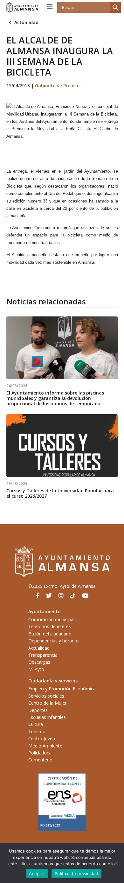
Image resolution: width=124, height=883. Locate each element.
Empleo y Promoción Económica (62, 689)
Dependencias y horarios (53, 641)
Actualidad (26, 22)
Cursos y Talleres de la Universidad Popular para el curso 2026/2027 (60, 493)
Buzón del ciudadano (50, 634)
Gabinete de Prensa (56, 86)
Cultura (35, 724)
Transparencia (43, 655)
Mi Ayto (36, 669)
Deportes (38, 710)
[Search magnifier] (115, 7)
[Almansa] (22, 7)
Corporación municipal (51, 619)
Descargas (39, 662)
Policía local (40, 753)
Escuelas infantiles (47, 717)
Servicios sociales (46, 696)
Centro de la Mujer (47, 703)
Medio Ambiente (45, 746)
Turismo (36, 731)
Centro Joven (41, 738)
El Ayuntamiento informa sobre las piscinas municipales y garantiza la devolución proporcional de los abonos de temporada (55, 398)
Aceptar (37, 873)
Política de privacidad (76, 873)
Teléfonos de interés (49, 626)
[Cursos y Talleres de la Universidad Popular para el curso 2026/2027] (62, 445)
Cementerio (40, 760)
